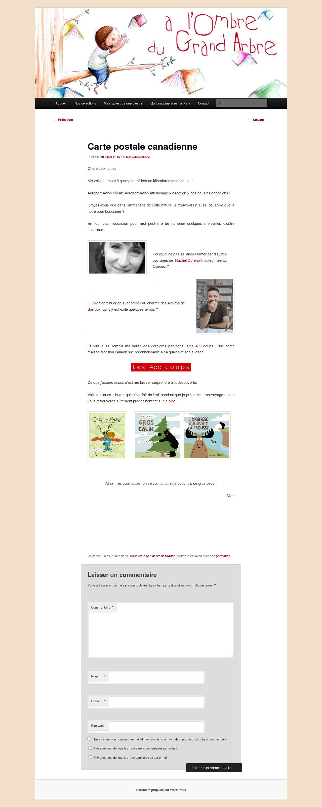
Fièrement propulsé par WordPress (161, 789)
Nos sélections (85, 103)
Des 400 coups (200, 345)
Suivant (260, 119)
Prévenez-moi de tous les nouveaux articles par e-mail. (130, 757)
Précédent (63, 119)
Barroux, (95, 309)
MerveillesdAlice (138, 157)
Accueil (61, 103)
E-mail (98, 701)
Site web (97, 725)
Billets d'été (137, 556)
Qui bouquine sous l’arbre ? (170, 103)
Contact (203, 103)
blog (171, 400)
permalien (223, 556)
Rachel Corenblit (188, 260)
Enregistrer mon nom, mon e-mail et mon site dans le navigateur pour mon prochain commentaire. (160, 739)
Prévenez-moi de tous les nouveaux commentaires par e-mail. (135, 748)
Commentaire (102, 607)
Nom (98, 676)
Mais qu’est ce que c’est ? (123, 103)
